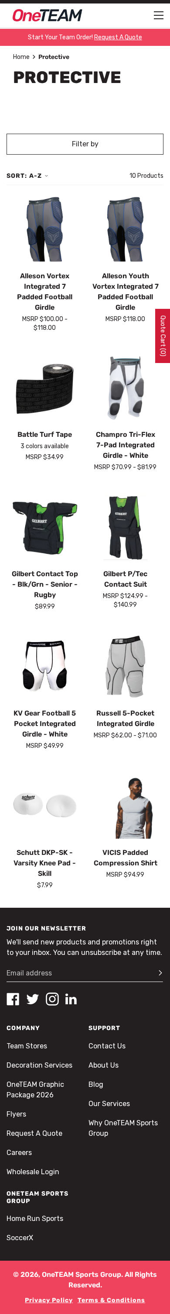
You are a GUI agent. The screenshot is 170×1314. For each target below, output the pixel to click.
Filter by (85, 144)
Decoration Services (39, 1065)
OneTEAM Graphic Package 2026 (35, 1089)
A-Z (35, 176)
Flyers (16, 1114)
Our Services (109, 1104)
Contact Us (107, 1046)
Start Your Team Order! (85, 37)
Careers (19, 1152)
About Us (103, 1065)
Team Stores (27, 1046)
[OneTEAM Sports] (47, 15)
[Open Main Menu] (158, 15)
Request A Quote (34, 1133)
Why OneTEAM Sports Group (123, 1128)
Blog (95, 1084)
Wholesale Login (33, 1172)
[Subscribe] (156, 973)
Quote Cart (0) (163, 335)
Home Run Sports (35, 1218)
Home (21, 57)
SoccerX (20, 1238)
